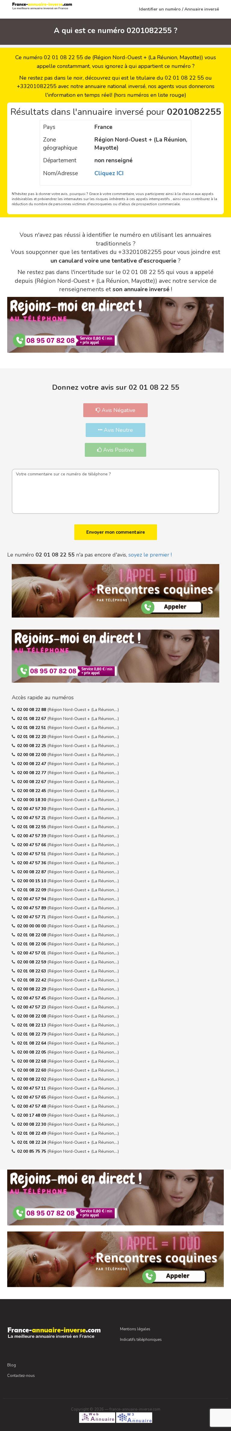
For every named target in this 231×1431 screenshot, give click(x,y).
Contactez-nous (21, 1375)
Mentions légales (135, 1329)
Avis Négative (117, 410)
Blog (11, 1365)
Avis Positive (118, 449)
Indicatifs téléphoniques (141, 1339)
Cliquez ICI (109, 173)
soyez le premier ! (150, 554)
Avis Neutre (117, 430)
